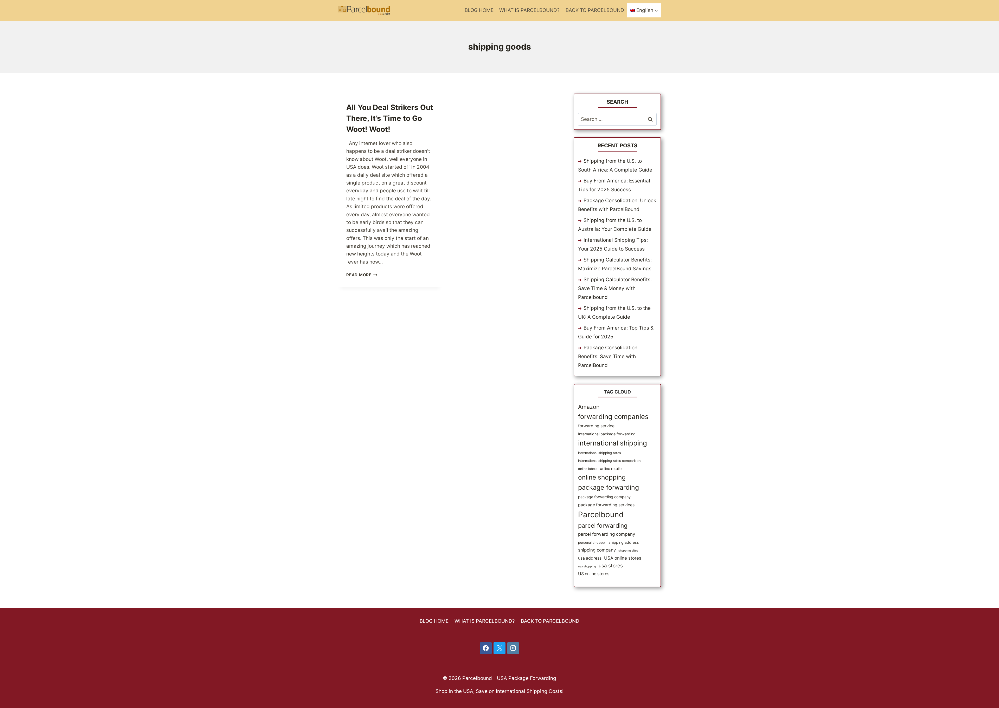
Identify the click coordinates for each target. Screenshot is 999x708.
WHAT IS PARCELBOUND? (529, 10)
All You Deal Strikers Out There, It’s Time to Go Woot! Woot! (389, 118)
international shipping (612, 443)
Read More (361, 274)
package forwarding (608, 487)
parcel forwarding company (606, 534)
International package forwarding (607, 434)
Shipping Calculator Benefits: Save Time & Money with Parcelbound (615, 288)
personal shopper (592, 543)
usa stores (611, 566)
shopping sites (628, 550)
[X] (499, 648)
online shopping (602, 477)
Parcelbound (601, 514)
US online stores (593, 573)
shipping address (624, 542)
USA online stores (622, 558)
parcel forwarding (602, 525)
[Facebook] (486, 648)
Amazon (589, 406)
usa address (589, 558)
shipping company (597, 550)
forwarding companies (613, 416)
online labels (587, 469)
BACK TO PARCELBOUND (595, 10)
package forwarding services (606, 504)
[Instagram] (513, 648)
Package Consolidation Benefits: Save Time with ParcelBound (607, 356)
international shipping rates (599, 453)
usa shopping (587, 566)
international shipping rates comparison (609, 461)
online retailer (611, 468)
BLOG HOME (479, 10)
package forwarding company (604, 497)
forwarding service (596, 425)
